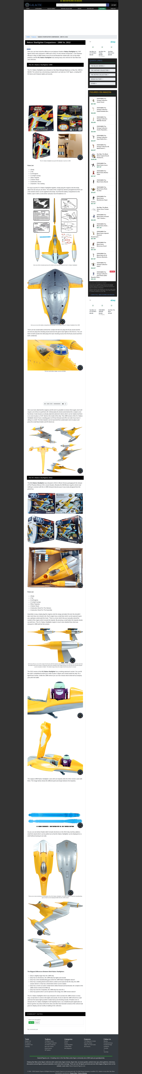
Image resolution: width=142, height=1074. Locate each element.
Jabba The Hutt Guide (90, 1044)
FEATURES (102, 8)
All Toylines (48, 1050)
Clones (66, 1041)
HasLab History (88, 1043)
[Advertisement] (71, 22)
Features (34, 37)
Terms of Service (82, 1073)
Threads (106, 1048)
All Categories (68, 1048)
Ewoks (66, 1043)
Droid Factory (48, 1048)
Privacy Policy (73, 1073)
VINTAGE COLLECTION (66, 8)
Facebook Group (108, 1043)
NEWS (27, 8)
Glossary (27, 1046)
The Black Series (49, 1041)
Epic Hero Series (49, 1046)
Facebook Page (108, 1044)
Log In (37, 1022)
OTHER (93, 83)
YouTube (106, 1052)
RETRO (79, 8)
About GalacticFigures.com (77, 1066)
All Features (87, 1046)
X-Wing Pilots (67, 1046)
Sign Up (31, 1022)
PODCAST (113, 8)
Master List (28, 1041)
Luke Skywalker (68, 1044)
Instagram (106, 1046)
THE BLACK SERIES (97, 66)
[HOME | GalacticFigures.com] (34, 5)
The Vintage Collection (51, 1043)
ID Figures (28, 1043)
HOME (28, 37)
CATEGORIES (38, 8)
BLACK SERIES (51, 8)
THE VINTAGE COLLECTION (100, 70)
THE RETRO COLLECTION (99, 74)
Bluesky (106, 1041)
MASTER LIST (90, 8)
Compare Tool (28, 1044)
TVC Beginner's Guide (90, 1041)
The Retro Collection (50, 1044)
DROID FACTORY (96, 79)
